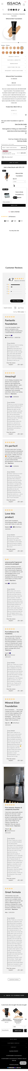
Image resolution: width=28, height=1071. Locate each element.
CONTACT (13, 1047)
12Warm (10, 52)
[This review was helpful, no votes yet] (18, 364)
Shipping (9, 85)
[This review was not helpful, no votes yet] (21, 364)
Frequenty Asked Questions (14, 70)
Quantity (14, 110)
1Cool (3, 47)
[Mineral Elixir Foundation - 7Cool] (9, 250)
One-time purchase (9, 147)
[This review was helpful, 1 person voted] (18, 691)
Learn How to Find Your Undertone (17, 131)
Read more (13, 394)
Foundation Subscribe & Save (9, 153)
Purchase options (7, 144)
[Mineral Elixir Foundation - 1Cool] (2, 250)
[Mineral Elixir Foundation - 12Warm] (7, 252)
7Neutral (14, 47)
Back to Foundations (15, 995)
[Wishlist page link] (25, 2)
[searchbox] (8, 308)
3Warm (10, 47)
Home (4, 14)
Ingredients (14, 63)
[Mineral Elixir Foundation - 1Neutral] (4, 250)
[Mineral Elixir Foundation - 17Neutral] (5, 253)
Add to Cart (14, 205)
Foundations (16, 14)
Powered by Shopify (14, 1064)
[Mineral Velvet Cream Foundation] (6, 1012)
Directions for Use (14, 67)
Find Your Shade (22, 141)
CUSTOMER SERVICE (14, 1043)
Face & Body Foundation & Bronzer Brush (19, 194)
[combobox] (19, 182)
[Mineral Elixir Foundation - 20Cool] (7, 253)
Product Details (14, 56)
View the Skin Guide (21, 124)
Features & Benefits (14, 60)
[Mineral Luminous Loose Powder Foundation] (18, 1012)
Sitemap (14, 1060)
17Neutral (18, 52)
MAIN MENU (13, 1039)
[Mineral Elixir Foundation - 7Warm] (2, 252)
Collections (9, 14)
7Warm (21, 47)
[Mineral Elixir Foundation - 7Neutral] (7, 250)
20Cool (21, 52)
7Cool (18, 47)
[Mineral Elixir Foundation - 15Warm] (9, 252)
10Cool (3, 52)
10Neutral (6, 52)
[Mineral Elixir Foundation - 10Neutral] (6, 252)
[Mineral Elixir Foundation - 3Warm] (6, 250)
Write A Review (17, 301)
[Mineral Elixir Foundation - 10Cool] (4, 252)
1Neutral (6, 47)
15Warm (14, 52)
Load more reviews (14, 979)
